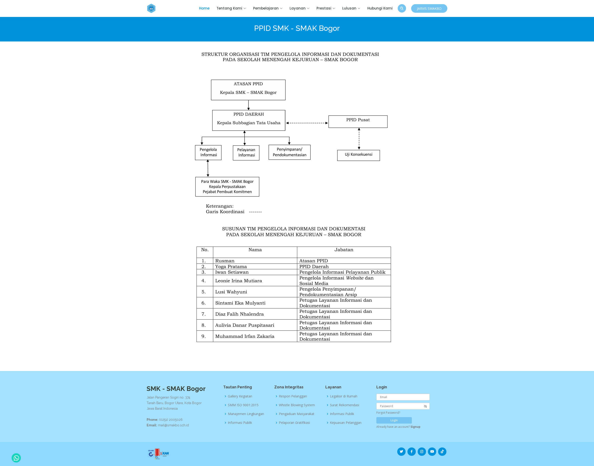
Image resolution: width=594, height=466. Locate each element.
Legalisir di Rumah (343, 396)
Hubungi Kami (380, 8)
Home (204, 8)
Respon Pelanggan (293, 396)
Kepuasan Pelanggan (346, 422)
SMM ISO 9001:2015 (243, 405)
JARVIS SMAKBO (429, 8)
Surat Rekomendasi (344, 405)
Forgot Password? (388, 413)
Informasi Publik (240, 422)
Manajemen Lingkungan (246, 413)
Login (394, 420)
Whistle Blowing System (297, 405)
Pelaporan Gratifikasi (294, 422)
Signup (415, 427)
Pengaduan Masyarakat (296, 413)
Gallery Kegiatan (240, 396)
